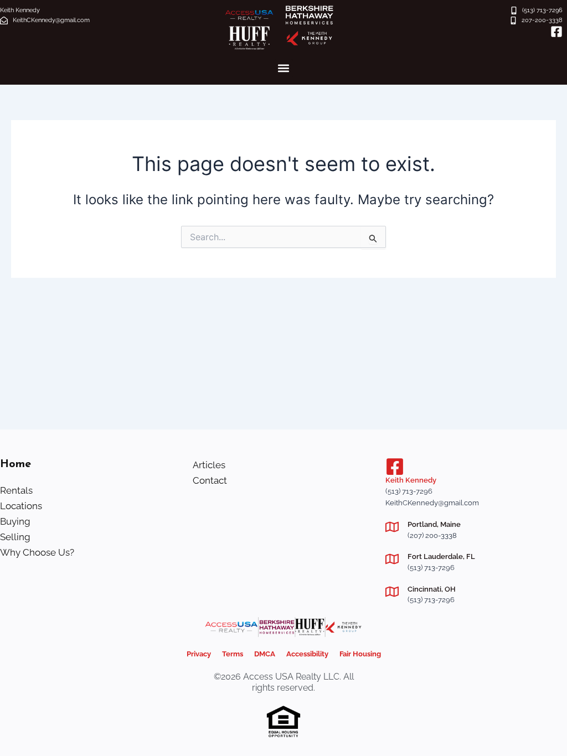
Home (15, 464)
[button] (284, 68)
